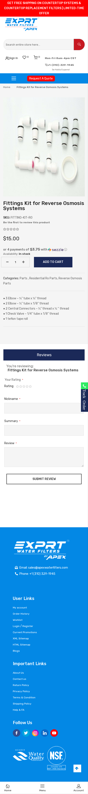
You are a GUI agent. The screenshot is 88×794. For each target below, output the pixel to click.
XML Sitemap (21, 638)
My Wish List (28, 56)
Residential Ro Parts (43, 278)
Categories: (11, 278)
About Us (18, 672)
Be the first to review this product (26, 222)
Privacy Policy (21, 691)
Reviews (44, 355)
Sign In (13, 58)
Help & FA (18, 709)
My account (20, 607)
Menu (42, 790)
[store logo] (22, 24)
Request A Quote (41, 78)
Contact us (19, 678)
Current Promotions (25, 632)
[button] (44, 249)
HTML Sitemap (21, 644)
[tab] (44, 355)
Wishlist (17, 619)
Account (78, 790)
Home (6, 87)
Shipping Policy (22, 703)
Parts (24, 278)
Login (16, 626)
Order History (21, 613)
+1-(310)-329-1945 (60, 64)
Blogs (16, 650)
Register (27, 626)
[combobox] (39, 44)
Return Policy (21, 685)
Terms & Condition (24, 697)
